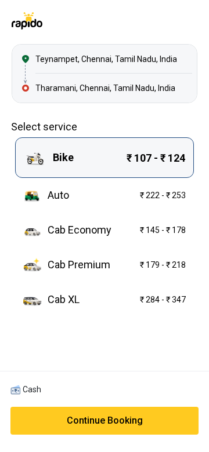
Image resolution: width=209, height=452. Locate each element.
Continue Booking (105, 420)
